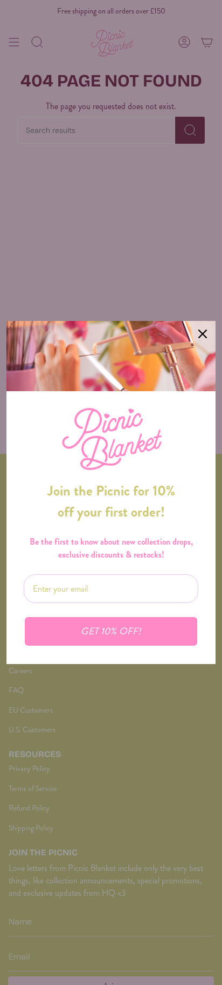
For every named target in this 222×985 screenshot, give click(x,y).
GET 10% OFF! (111, 631)
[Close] (203, 334)
